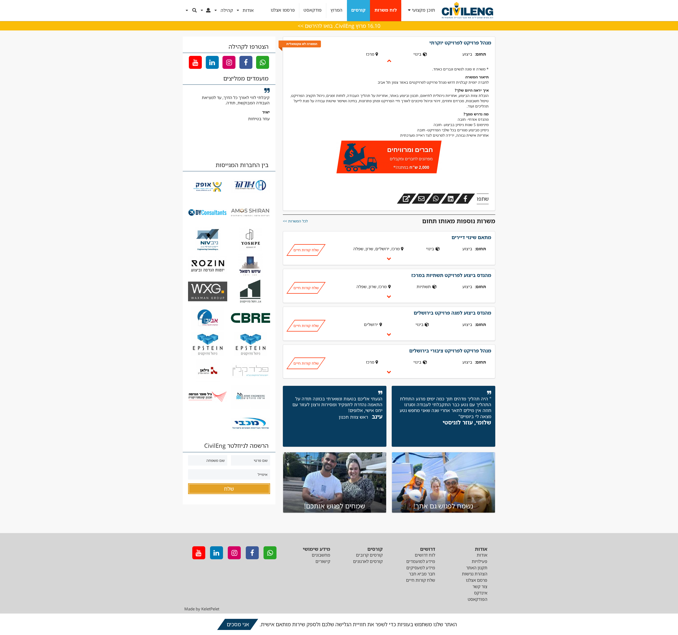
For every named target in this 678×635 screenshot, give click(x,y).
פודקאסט (313, 10)
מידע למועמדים (420, 561)
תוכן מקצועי (423, 10)
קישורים (322, 561)
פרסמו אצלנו (283, 10)
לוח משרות (385, 10)
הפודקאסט (477, 599)
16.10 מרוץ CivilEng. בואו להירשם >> (339, 25)
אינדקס (480, 593)
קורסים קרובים (369, 555)
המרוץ (336, 10)
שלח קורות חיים (305, 249)
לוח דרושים (425, 555)
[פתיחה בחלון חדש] (406, 199)
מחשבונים (321, 555)
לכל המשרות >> (295, 220)
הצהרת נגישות (474, 574)
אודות (482, 555)
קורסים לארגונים (368, 561)
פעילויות (479, 561)
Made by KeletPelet (201, 608)
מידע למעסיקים (420, 568)
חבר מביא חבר (422, 574)
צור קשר (479, 586)
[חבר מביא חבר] (389, 158)
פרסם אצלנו (476, 580)
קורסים (358, 10)
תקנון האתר (476, 568)
